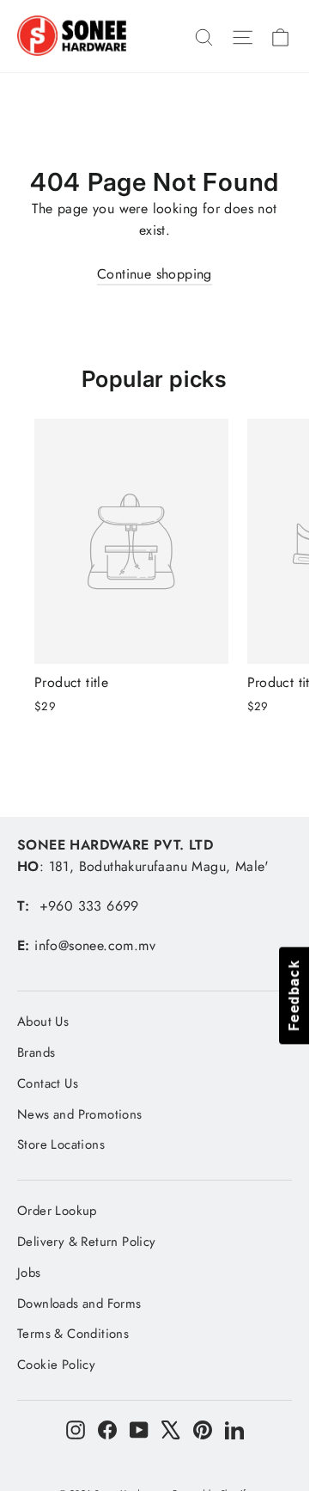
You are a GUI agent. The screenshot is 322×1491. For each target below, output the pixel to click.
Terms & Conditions (73, 1333)
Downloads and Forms (79, 1303)
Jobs (29, 1272)
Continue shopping (154, 274)
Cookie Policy (56, 1364)
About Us (43, 1021)
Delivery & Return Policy (86, 1241)
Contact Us (47, 1083)
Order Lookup (57, 1210)
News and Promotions (80, 1114)
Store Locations (61, 1144)
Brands (36, 1052)
